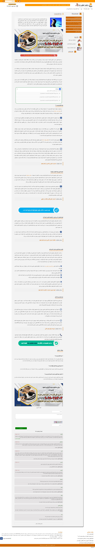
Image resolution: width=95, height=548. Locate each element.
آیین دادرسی (50, 5)
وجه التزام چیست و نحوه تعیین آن (73, 9)
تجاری (53, 5)
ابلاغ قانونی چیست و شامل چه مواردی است (85, 538)
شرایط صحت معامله (57, 111)
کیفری (56, 5)
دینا (92, 9)
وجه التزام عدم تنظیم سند (49, 266)
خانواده (68, 5)
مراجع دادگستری (44, 5)
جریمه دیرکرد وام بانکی (50, 329)
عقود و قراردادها (63, 5)
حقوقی (59, 5)
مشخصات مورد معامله (72, 40)
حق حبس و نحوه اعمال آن (71, 44)
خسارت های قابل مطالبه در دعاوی (48, 199)
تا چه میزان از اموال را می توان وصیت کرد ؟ (85, 536)
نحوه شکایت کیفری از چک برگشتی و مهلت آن (85, 540)
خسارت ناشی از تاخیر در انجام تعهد (48, 164)
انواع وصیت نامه (90, 534)
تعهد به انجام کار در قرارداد (71, 47)
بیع (81, 9)
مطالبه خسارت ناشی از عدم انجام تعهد (47, 240)
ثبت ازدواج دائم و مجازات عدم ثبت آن (86, 543)
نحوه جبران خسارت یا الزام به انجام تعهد (47, 290)
